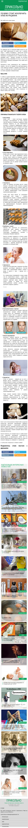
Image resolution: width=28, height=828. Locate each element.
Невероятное (5, 824)
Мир (3, 821)
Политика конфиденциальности (10, 814)
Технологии (5, 826)
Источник (2, 458)
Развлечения (5, 819)
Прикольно (5, 816)
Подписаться (22, 1)
